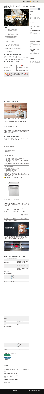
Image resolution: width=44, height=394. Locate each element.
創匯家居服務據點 (9, 51)
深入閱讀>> (5, 371)
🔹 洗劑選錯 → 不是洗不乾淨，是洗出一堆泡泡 (13, 34)
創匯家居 (5, 256)
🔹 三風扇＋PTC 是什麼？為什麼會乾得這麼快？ (13, 45)
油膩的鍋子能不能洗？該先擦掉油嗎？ (12, 38)
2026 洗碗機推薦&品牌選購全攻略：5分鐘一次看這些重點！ (35, 30)
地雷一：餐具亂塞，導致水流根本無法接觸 (11, 30)
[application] (40, 1)
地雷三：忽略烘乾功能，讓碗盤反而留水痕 (11, 36)
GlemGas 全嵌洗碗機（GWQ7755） (9, 203)
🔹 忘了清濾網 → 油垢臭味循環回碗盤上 (12, 33)
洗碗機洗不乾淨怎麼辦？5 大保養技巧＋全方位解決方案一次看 (12, 373)
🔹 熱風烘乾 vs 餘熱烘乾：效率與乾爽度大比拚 (13, 44)
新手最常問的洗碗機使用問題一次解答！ (11, 37)
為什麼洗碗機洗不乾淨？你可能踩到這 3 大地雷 (12, 29)
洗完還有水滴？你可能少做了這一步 (11, 41)
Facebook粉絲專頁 (7, 357)
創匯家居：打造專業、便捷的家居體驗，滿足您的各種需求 (13, 48)
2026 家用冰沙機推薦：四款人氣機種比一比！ (10, 367)
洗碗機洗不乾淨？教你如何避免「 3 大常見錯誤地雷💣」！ (11, 379)
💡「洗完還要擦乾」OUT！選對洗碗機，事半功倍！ (12, 43)
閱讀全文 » (31, 28)
